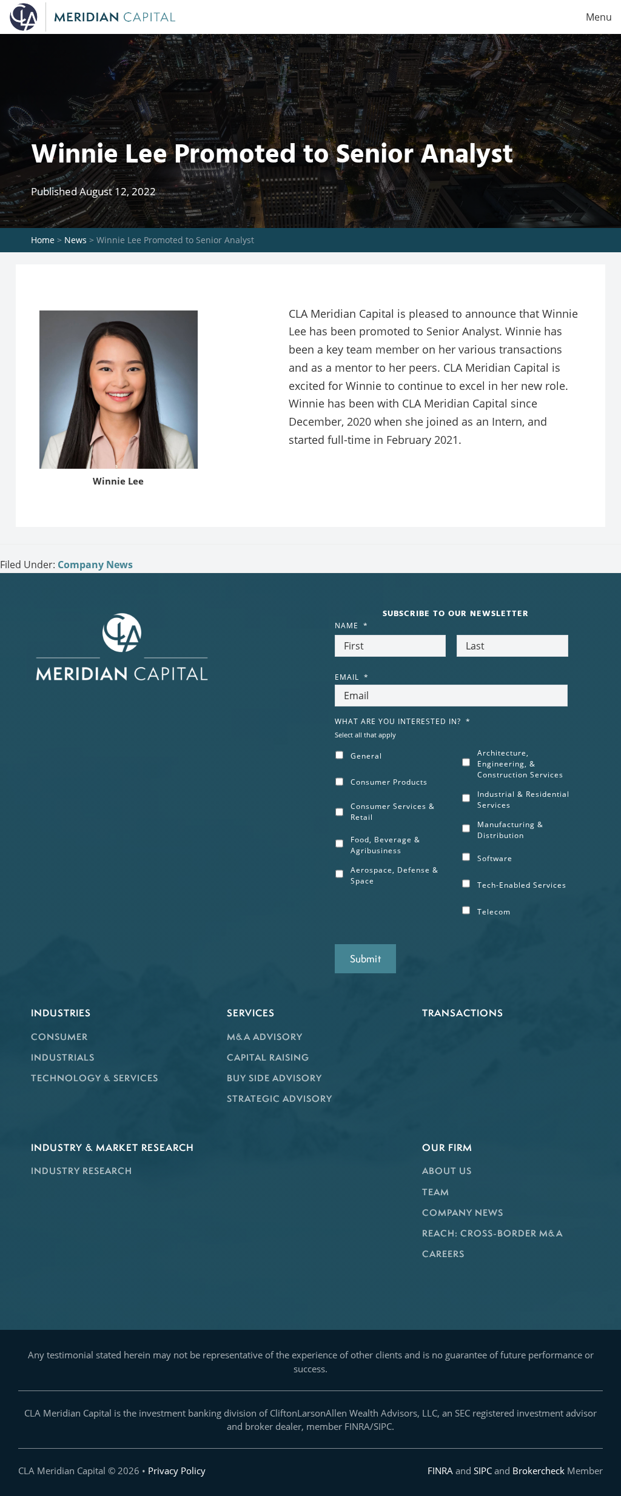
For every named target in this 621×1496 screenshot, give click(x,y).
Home (43, 240)
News (75, 240)
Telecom (494, 912)
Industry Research (81, 1170)
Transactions (462, 1012)
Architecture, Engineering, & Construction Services (520, 764)
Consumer (59, 1036)
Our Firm (447, 1147)
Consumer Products (389, 782)
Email (352, 677)
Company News (95, 564)
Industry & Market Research (112, 1147)
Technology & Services (94, 1078)
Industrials (63, 1057)
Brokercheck (538, 1470)
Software (494, 858)
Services (251, 1012)
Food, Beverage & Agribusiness (385, 845)
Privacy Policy (177, 1470)
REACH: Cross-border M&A (492, 1233)
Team (435, 1192)
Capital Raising (268, 1057)
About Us (447, 1170)
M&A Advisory (265, 1036)
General (366, 756)
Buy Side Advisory (274, 1078)
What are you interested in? (403, 721)
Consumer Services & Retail (393, 811)
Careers (443, 1253)
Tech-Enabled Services (521, 885)
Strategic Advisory (279, 1098)
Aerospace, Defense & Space (394, 875)
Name (351, 626)
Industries (61, 1012)
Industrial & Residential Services (523, 799)
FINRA (440, 1470)
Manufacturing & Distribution (510, 829)
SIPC (483, 1470)
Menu (599, 17)
